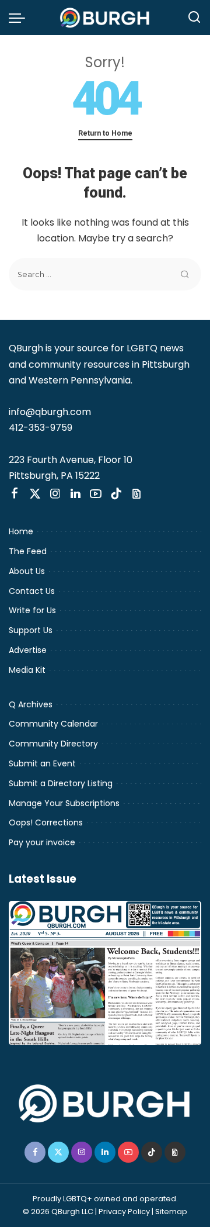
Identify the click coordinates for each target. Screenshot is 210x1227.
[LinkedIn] (75, 493)
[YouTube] (96, 493)
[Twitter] (35, 493)
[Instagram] (55, 493)
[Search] (194, 17)
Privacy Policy (124, 1211)
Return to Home (105, 133)
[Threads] (136, 493)
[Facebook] (14, 493)
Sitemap (171, 1211)
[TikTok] (116, 493)
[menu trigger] (20, 17)
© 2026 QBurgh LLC (58, 1211)
